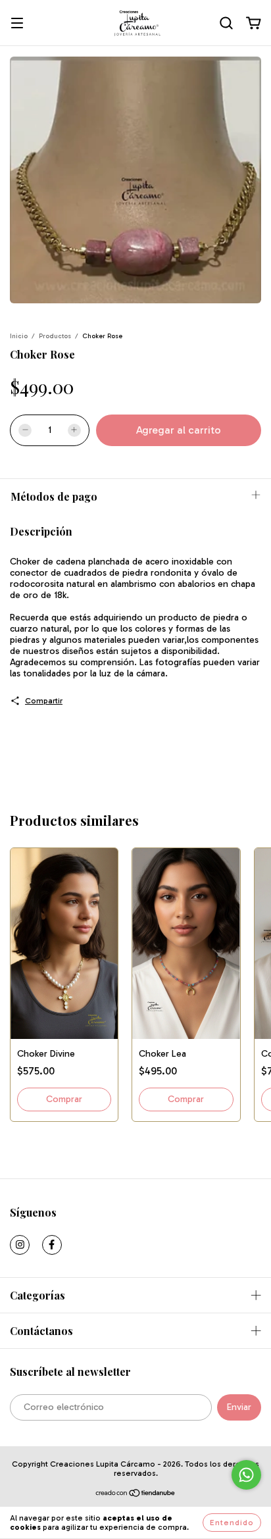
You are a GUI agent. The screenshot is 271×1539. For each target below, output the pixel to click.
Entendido (232, 1522)
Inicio (19, 336)
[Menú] (17, 24)
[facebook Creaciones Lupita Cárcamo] (52, 1245)
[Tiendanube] (136, 1495)
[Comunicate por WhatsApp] (246, 1475)
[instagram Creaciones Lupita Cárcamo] (20, 1245)
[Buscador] (226, 23)
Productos (55, 336)
